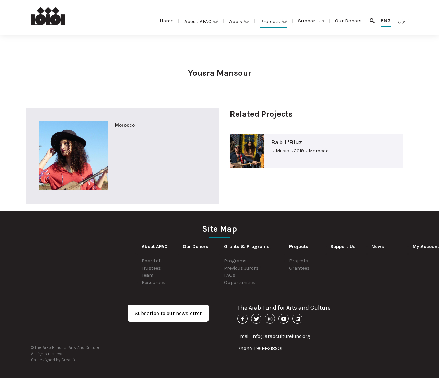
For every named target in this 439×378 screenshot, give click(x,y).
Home (166, 20)
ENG (386, 20)
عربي (402, 20)
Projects (298, 261)
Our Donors (348, 20)
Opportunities (240, 282)
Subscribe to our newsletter (168, 313)
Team (147, 275)
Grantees (299, 268)
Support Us (311, 20)
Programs (235, 261)
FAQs (229, 275)
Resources (153, 282)
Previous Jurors (241, 268)
